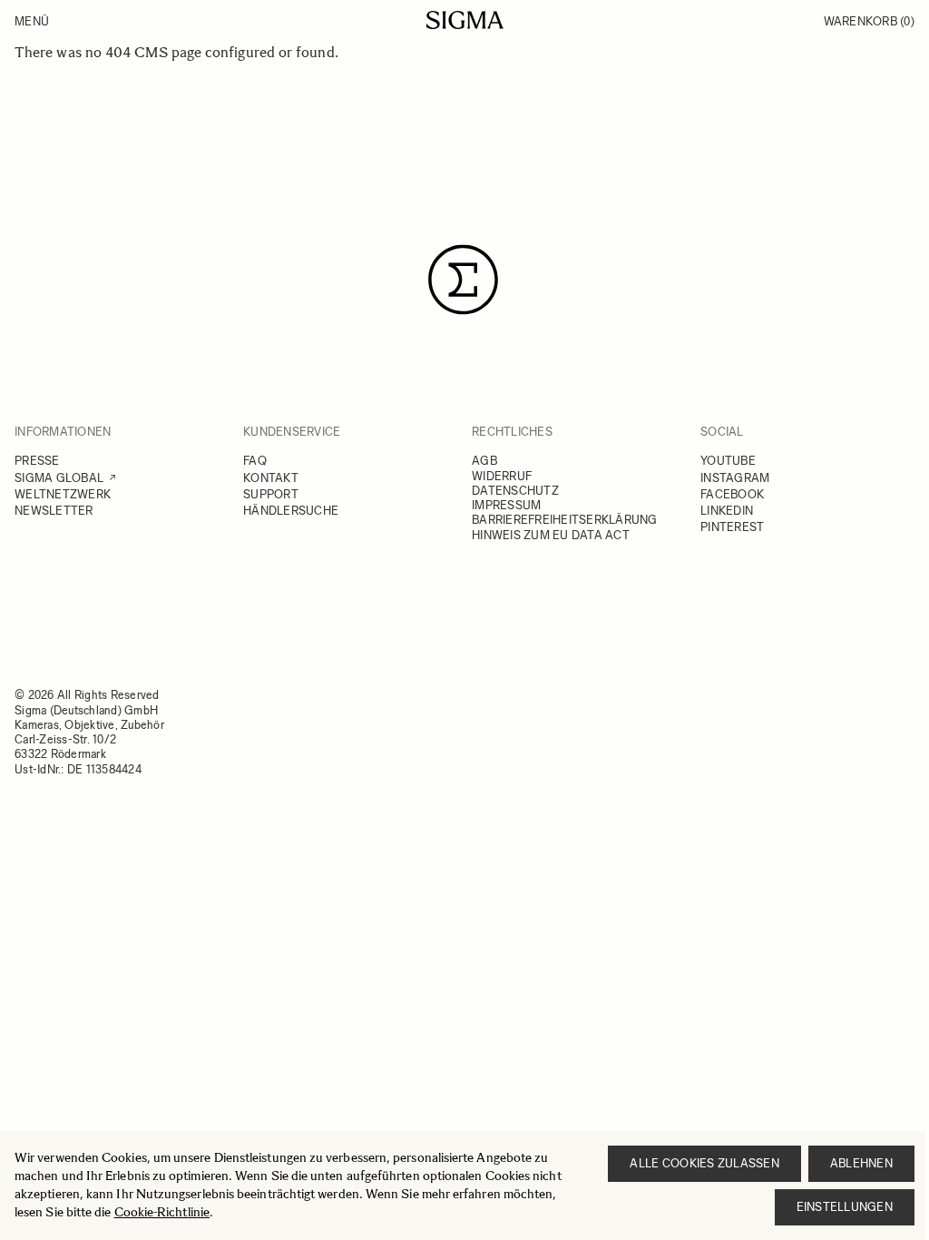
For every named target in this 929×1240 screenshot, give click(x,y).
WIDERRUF (502, 476)
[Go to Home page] (465, 20)
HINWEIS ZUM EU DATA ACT (551, 535)
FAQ (255, 460)
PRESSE (37, 460)
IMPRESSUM (506, 505)
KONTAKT (270, 478)
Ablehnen (861, 1163)
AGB (484, 460)
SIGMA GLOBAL (59, 478)
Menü (32, 21)
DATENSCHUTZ (515, 490)
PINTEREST (732, 527)
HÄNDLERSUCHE (290, 510)
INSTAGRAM (734, 478)
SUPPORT (270, 494)
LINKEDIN (726, 510)
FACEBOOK (732, 494)
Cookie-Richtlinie (162, 1212)
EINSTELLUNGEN (845, 1207)
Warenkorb (869, 21)
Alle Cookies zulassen (704, 1163)
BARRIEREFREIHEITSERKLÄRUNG (565, 520)
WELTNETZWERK (63, 494)
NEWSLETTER (54, 510)
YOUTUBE (728, 460)
